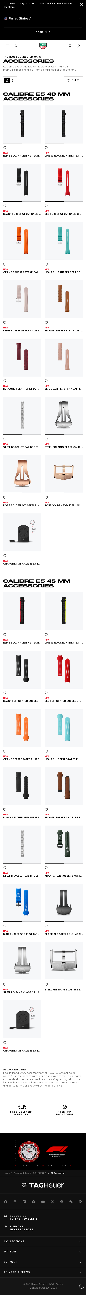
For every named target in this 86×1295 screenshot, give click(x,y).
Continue (59, 32)
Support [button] (10, 1262)
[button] (79, 46)
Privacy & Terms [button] (17, 1272)
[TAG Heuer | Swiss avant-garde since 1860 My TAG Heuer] (43, 1185)
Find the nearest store (21, 1228)
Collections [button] (14, 1241)
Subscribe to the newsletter (25, 1217)
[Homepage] (43, 46)
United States (18, 18)
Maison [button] (10, 1252)
